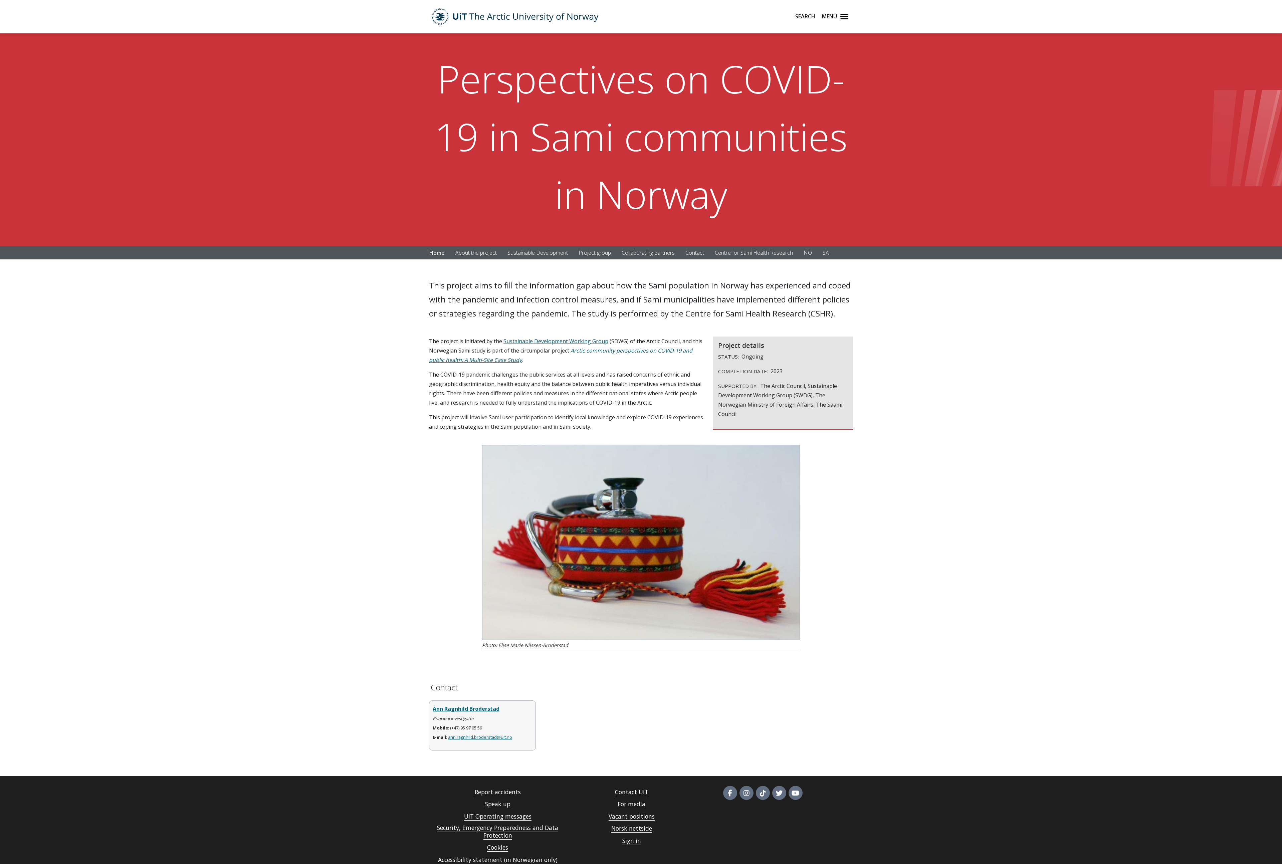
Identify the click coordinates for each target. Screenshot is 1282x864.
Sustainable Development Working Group (555, 341)
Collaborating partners (648, 252)
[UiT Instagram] (746, 793)
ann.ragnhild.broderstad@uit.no (480, 737)
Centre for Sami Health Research (754, 252)
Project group (595, 252)
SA (826, 252)
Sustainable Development (537, 252)
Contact (694, 252)
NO (808, 252)
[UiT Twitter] (779, 793)
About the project (476, 252)
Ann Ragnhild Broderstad (466, 708)
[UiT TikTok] (763, 793)
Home (437, 252)
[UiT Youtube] (796, 793)
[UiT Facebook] (730, 793)
